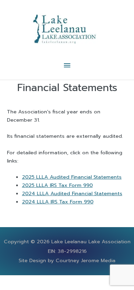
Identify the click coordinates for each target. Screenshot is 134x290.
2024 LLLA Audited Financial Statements (72, 193)
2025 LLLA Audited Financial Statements (72, 177)
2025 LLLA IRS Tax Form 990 (57, 185)
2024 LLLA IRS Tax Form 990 (57, 201)
